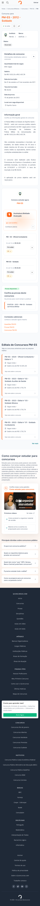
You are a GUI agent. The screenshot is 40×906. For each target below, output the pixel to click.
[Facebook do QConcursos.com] (13, 886)
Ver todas (29, 513)
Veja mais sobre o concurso (13, 371)
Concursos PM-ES (10, 330)
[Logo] (20, 2)
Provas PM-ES (9, 327)
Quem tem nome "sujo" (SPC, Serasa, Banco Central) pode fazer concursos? (18, 563)
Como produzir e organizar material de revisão (20, 519)
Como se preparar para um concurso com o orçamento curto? (17, 579)
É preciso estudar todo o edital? (15, 571)
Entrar (36, 2)
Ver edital (7, 26)
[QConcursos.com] (20, 896)
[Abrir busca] (7, 2)
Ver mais (35, 443)
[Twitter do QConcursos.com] (18, 886)
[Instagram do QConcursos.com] (26, 886)
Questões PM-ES (10, 324)
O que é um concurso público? (15, 546)
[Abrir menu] (3, 2)
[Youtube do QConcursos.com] (22, 886)
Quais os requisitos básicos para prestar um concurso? (16, 554)
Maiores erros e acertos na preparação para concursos (18, 528)
